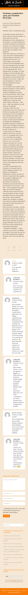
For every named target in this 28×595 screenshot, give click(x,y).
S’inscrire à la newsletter (14, 590)
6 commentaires (6, 20)
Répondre (19, 265)
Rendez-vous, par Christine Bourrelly (13, 543)
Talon (14, 261)
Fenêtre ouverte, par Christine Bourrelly (14, 546)
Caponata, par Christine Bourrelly (12, 535)
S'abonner (14, 580)
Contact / (4, 590)
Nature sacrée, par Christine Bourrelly (13, 554)
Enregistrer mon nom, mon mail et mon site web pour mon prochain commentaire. (14, 510)
